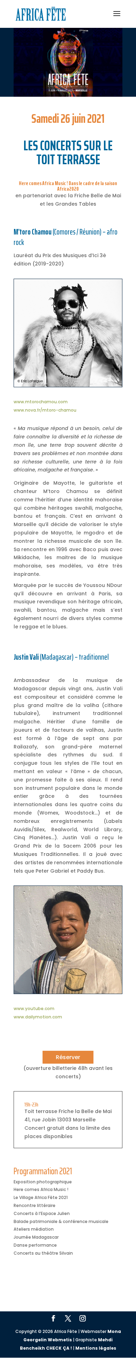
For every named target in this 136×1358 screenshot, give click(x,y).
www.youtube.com (34, 1008)
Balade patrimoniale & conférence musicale (61, 1221)
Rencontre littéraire (34, 1205)
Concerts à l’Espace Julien (42, 1213)
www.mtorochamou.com (41, 402)
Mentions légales (95, 1348)
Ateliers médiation (34, 1229)
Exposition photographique (43, 1182)
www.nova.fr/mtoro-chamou (45, 410)
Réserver (68, 1057)
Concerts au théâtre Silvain (43, 1253)
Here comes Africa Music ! (41, 1189)
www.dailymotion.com (38, 1017)
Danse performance (35, 1245)
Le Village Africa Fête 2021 (41, 1197)
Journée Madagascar (36, 1237)
